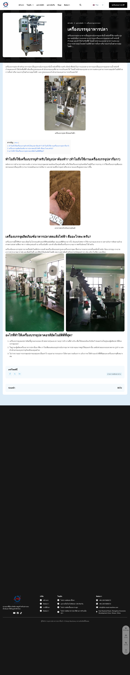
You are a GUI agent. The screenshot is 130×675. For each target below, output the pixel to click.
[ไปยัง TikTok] (21, 613)
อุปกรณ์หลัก (40, 5)
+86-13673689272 (105, 600)
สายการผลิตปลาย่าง (114, 374)
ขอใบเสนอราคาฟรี (118, 5)
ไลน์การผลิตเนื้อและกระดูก (69, 607)
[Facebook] (10, 374)
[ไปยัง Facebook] (18, 613)
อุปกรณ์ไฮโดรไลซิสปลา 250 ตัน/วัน (72, 604)
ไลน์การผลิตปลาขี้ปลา (68, 600)
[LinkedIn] (19, 374)
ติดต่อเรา (67, 5)
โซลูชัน (29, 5)
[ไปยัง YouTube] (14, 613)
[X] (15, 374)
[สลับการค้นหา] (80, 5)
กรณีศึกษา (46, 607)
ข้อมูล (59, 5)
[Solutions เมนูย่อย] (33, 5)
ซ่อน (16, 142)
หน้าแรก (21, 5)
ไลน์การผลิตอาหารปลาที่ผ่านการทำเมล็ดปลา (73, 612)
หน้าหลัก (70, 23)
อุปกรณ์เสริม (51, 5)
